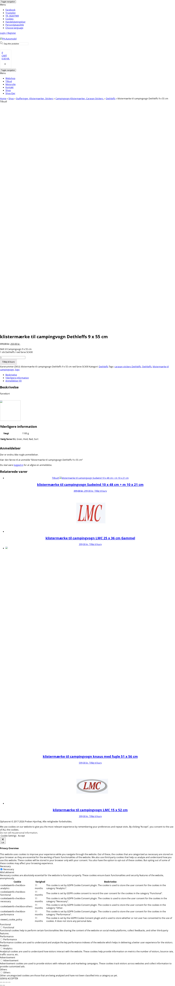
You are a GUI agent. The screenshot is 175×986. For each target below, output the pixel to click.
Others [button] (3, 969)
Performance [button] (7, 936)
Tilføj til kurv (8, 362)
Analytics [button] (4, 945)
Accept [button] (21, 835)
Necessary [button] (5, 866)
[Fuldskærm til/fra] (4, 982)
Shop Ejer (10, 93)
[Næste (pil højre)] (4, 985)
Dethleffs (110, 98)
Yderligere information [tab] (17, 377)
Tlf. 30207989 (12, 15)
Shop (8, 90)
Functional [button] (5, 924)
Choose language (14, 27)
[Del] (6, 982)
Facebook (10, 9)
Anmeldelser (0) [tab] (13, 380)
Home (3, 98)
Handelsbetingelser (15, 21)
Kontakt (9, 87)
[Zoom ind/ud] (1, 982)
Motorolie (10, 84)
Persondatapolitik (14, 24)
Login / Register (8, 33)
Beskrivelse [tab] (11, 374)
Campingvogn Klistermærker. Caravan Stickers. (80, 98)
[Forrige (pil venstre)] (1, 985)
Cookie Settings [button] (9, 835)
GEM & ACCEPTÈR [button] (9, 978)
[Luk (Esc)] (9, 982)
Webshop (10, 78)
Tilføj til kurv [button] (100, 490)
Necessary (8, 869)
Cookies (9, 18)
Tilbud (8, 81)
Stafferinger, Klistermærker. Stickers (34, 98)
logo (17, 369)
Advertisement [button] (7, 957)
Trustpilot (10, 12)
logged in (18, 465)
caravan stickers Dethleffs (127, 366)
